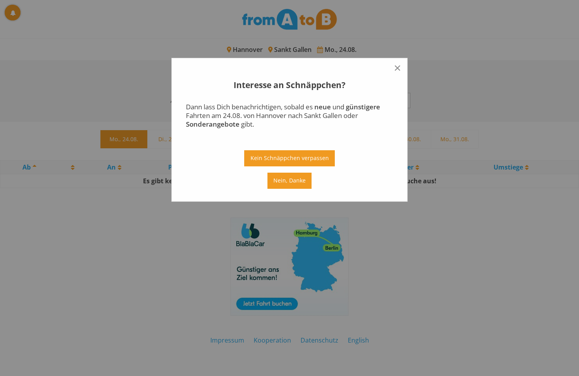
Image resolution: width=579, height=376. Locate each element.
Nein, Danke (289, 180)
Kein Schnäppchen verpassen (290, 158)
